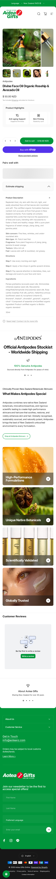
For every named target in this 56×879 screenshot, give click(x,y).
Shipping (15, 100)
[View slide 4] (32, 700)
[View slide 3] (31, 375)
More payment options (28, 155)
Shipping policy (45, 871)
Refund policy (10, 871)
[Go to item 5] (47, 73)
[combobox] (17, 3)
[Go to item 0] (7, 73)
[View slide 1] (24, 375)
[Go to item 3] (27, 73)
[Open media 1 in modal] (36, 33)
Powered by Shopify (39, 867)
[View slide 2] (28, 375)
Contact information (28, 874)
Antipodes (8, 81)
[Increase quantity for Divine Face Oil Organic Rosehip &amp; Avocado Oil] (15, 141)
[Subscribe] (48, 829)
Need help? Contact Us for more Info (22, 321)
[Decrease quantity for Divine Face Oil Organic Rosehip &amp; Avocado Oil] (5, 141)
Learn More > (9, 756)
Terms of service (33, 871)
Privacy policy (21, 871)
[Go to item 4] (37, 73)
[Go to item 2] (17, 73)
